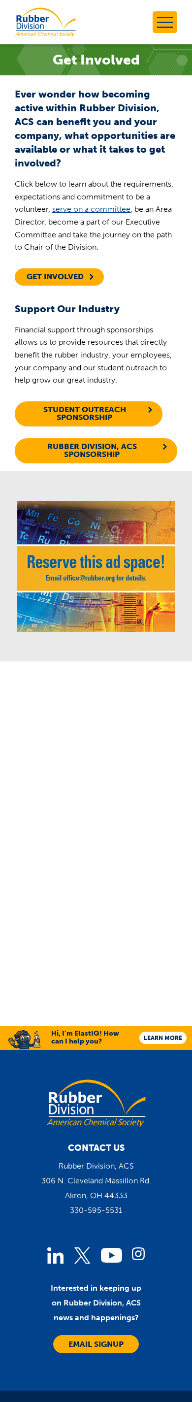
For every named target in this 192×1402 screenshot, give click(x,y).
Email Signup (96, 1344)
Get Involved (55, 276)
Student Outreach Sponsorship (84, 413)
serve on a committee (91, 209)
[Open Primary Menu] (165, 22)
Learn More (163, 1038)
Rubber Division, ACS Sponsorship (92, 450)
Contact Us (96, 1147)
